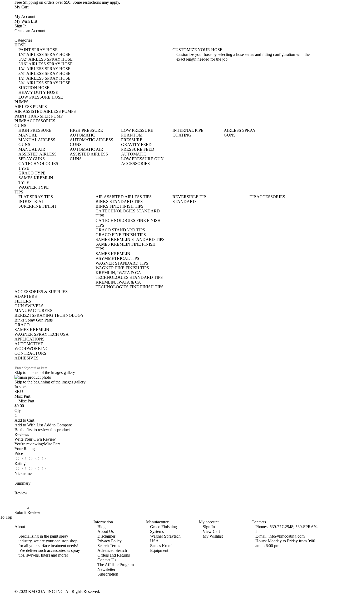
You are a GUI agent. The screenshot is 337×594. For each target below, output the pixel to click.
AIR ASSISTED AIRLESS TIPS (124, 196)
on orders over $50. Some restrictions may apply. (67, 2)
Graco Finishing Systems (163, 529)
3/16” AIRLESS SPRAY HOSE (45, 64)
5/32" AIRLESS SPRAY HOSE (45, 59)
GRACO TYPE (32, 173)
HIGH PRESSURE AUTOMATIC (86, 132)
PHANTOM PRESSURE (131, 137)
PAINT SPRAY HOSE (38, 49)
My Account (24, 16)
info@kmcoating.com (287, 536)
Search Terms (108, 545)
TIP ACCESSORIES (267, 196)
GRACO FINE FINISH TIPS (121, 234)
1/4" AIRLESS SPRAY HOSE (44, 68)
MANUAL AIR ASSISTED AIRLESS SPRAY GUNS (37, 154)
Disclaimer (106, 536)
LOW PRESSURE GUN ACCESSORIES (142, 161)
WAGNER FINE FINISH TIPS (122, 268)
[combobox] (36, 368)
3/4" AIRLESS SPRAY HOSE (44, 83)
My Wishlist (213, 536)
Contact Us (106, 560)
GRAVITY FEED (136, 144)
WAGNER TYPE (33, 187)
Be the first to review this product (42, 429)
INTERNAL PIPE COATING (188, 132)
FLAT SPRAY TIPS (35, 196)
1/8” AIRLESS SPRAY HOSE (44, 54)
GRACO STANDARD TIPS (120, 230)
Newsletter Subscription (107, 571)
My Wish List (25, 21)
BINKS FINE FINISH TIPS (119, 206)
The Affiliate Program (115, 564)
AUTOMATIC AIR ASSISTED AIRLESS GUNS (89, 154)
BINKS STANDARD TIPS (119, 201)
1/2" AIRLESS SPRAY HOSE (44, 78)
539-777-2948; (282, 526)
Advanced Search (112, 550)
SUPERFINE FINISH (37, 206)
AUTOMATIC (133, 154)
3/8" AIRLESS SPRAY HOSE (44, 73)
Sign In (20, 26)
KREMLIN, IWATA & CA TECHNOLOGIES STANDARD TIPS (129, 275)
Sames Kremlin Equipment (163, 548)
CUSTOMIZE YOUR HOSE (197, 49)
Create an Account (29, 30)
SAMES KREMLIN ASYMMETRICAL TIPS (117, 256)
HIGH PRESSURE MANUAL (35, 132)
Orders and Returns (113, 555)
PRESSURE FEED (137, 149)
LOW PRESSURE (137, 130)
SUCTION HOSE (33, 87)
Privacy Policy (109, 541)
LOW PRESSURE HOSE (40, 97)
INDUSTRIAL (31, 201)
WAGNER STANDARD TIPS (122, 263)
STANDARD (184, 201)
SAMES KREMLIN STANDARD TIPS (130, 239)
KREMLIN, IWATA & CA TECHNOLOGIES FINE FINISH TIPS (129, 284)
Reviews (21, 434)
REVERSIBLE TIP (189, 196)
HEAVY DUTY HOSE (38, 92)
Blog (101, 526)
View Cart (211, 531)
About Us (105, 531)
